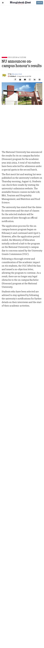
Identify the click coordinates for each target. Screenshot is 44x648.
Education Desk (17, 74)
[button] (3, 2)
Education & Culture (17, 57)
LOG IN (39, 2)
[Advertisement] (22, 34)
